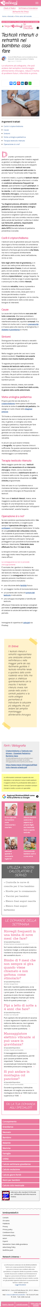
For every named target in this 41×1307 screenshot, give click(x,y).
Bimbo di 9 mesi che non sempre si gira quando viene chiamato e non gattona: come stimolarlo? (20, 969)
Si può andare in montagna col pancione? (17, 1075)
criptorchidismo (8, 403)
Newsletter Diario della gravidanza (15, 1244)
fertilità (23, 585)
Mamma (7, 1148)
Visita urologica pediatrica (15, 137)
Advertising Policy (9, 1247)
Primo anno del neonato (23, 16)
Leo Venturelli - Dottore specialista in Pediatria (22, 58)
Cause (6, 130)
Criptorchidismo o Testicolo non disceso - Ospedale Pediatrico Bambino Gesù (19, 753)
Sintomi (7, 133)
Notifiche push (8, 1250)
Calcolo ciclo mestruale (13, 1185)
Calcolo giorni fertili (12, 1174)
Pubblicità (6, 1223)
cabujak (26, 622)
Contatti (5, 1218)
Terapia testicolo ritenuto (14, 140)
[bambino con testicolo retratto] (20, 103)
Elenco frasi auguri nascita (21, 901)
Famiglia (7, 1153)
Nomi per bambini (11, 1180)
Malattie (7, 1142)
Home (4, 16)
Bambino (7, 1137)
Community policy (9, 1235)
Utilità (6, 1158)
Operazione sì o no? (12, 144)
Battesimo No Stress (21, 12)
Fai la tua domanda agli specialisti (20, 1106)
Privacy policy (7, 1229)
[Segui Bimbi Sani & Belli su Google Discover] (20, 25)
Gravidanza (8, 1126)
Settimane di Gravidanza (28, 8)
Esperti (5, 1241)
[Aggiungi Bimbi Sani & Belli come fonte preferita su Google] (20, 796)
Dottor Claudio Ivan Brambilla (14, 1050)
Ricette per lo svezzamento (21, 891)
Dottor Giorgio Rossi (11, 984)
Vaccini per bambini (17, 896)
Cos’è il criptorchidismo (13, 126)
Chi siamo (6, 1220)
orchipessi (6, 528)
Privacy (5, 1226)
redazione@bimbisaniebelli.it (15, 1295)
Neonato (11, 16)
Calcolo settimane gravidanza (17, 1164)
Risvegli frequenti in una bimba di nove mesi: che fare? (20, 935)
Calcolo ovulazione (11, 1169)
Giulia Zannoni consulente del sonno (17, 944)
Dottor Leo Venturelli (11, 1015)
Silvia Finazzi (17, 57)
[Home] (15, 3)
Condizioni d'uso (8, 1232)
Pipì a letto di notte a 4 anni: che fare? (20, 1007)
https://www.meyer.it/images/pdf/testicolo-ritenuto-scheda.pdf (21, 766)
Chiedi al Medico (9, 8)
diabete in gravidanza (11, 329)
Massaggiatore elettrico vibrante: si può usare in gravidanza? (19, 1039)
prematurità (33, 324)
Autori (5, 1238)
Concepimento (10, 1121)
